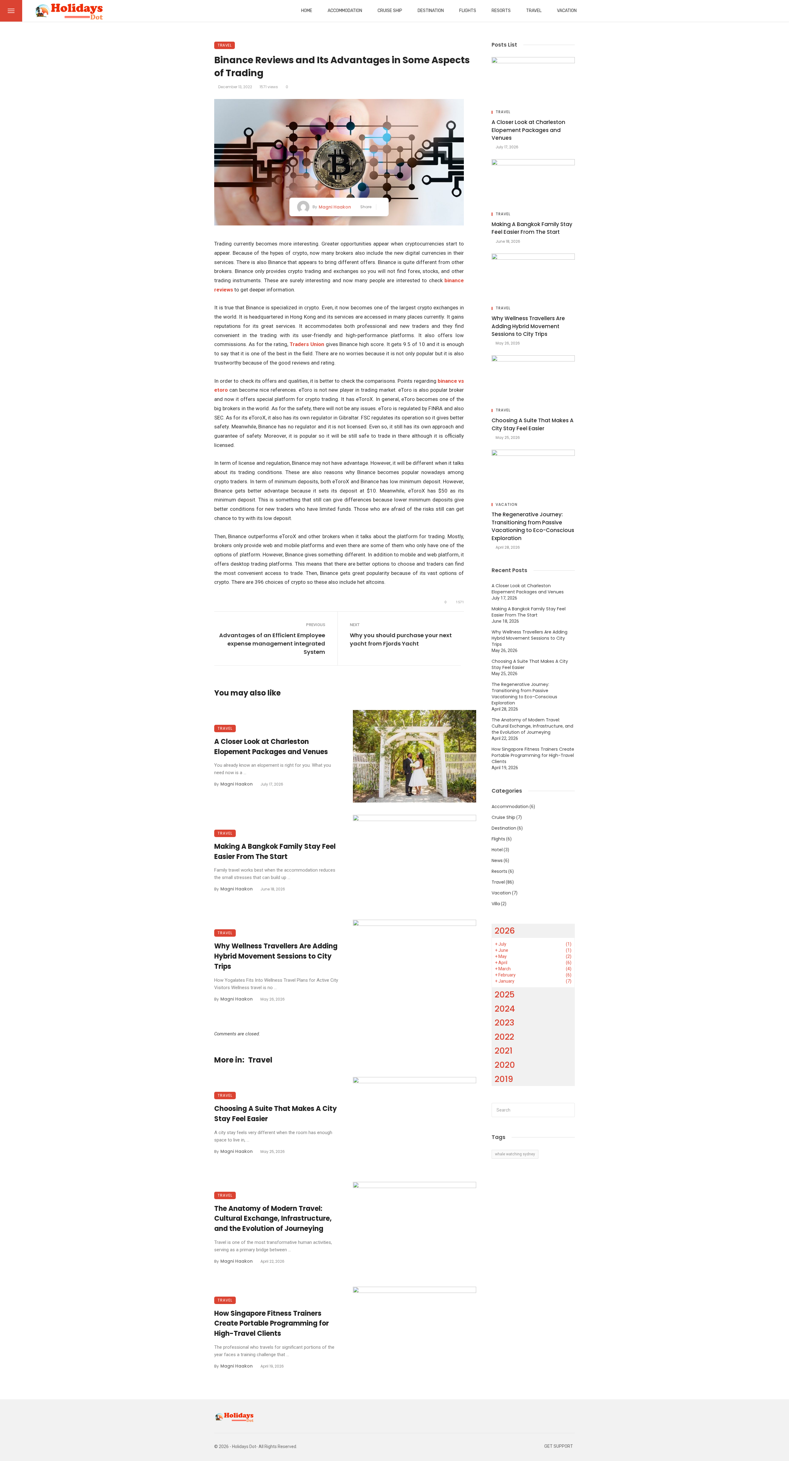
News (497, 860)
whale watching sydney (515, 1154)
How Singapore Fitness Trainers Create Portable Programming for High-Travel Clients (271, 1324)
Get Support (558, 1446)
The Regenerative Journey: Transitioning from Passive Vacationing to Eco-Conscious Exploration (533, 526)
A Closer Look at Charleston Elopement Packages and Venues (271, 747)
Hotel (497, 850)
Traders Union (307, 344)
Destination (431, 10)
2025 (505, 994)
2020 (505, 1065)
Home (306, 10)
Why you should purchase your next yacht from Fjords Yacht (401, 639)
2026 (505, 931)
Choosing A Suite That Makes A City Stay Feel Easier (275, 1114)
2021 (504, 1051)
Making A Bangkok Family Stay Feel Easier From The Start (275, 851)
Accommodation (345, 10)
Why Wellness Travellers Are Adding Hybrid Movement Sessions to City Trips (275, 956)
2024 (505, 1009)
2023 (504, 1023)
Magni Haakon (335, 207)
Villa (496, 904)
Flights (467, 10)
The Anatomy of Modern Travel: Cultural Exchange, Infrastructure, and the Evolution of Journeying (273, 1219)
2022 (504, 1037)
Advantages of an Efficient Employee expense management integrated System (272, 643)
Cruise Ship (390, 10)
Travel (534, 10)
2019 (504, 1079)
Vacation (567, 10)
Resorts (501, 10)
